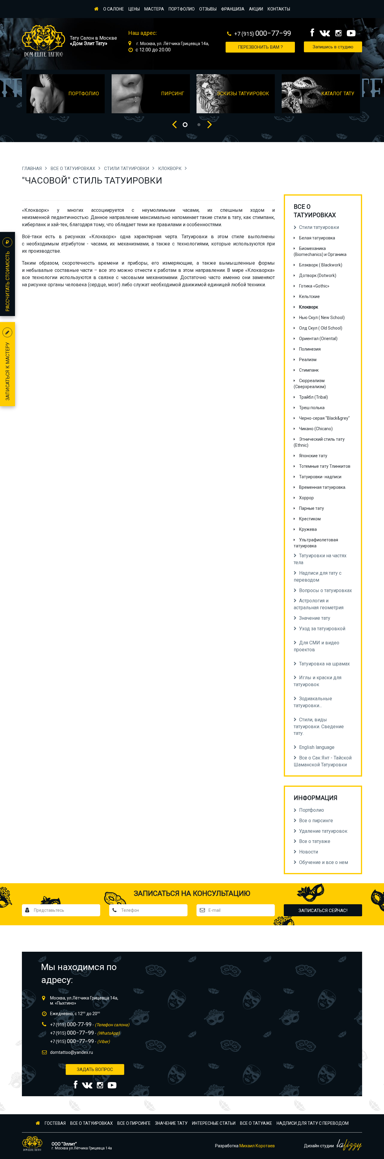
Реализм (307, 359)
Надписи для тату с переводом (313, 1123)
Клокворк (170, 168)
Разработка (245, 1145)
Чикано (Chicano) (316, 428)
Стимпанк (309, 370)
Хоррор (306, 497)
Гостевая (55, 1123)
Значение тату (171, 1123)
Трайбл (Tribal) (313, 397)
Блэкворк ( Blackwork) (320, 265)
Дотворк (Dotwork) (317, 275)
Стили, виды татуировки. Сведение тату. (319, 726)
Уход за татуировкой (322, 628)
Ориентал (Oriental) (318, 338)
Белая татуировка (317, 238)
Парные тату (311, 508)
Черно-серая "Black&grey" (324, 418)
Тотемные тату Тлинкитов (324, 466)
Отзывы (208, 9)
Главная (32, 168)
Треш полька (312, 407)
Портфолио (182, 9)
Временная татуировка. (322, 487)
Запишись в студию (333, 47)
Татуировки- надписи (320, 476)
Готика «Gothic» (314, 286)
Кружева (308, 529)
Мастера (154, 9)
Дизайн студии (319, 1145)
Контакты (279, 9)
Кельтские (309, 296)
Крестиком (310, 518)
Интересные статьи (214, 1123)
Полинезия (310, 349)
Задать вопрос (95, 1069)
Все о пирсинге (134, 1123)
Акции (256, 9)
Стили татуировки (127, 168)
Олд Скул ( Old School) (320, 328)
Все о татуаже (256, 1123)
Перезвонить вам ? (260, 47)
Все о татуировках (73, 168)
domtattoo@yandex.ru (71, 1052)
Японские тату (313, 455)
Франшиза (232, 9)
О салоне (113, 9)
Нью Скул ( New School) (322, 317)
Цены (134, 9)
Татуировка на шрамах (324, 664)
